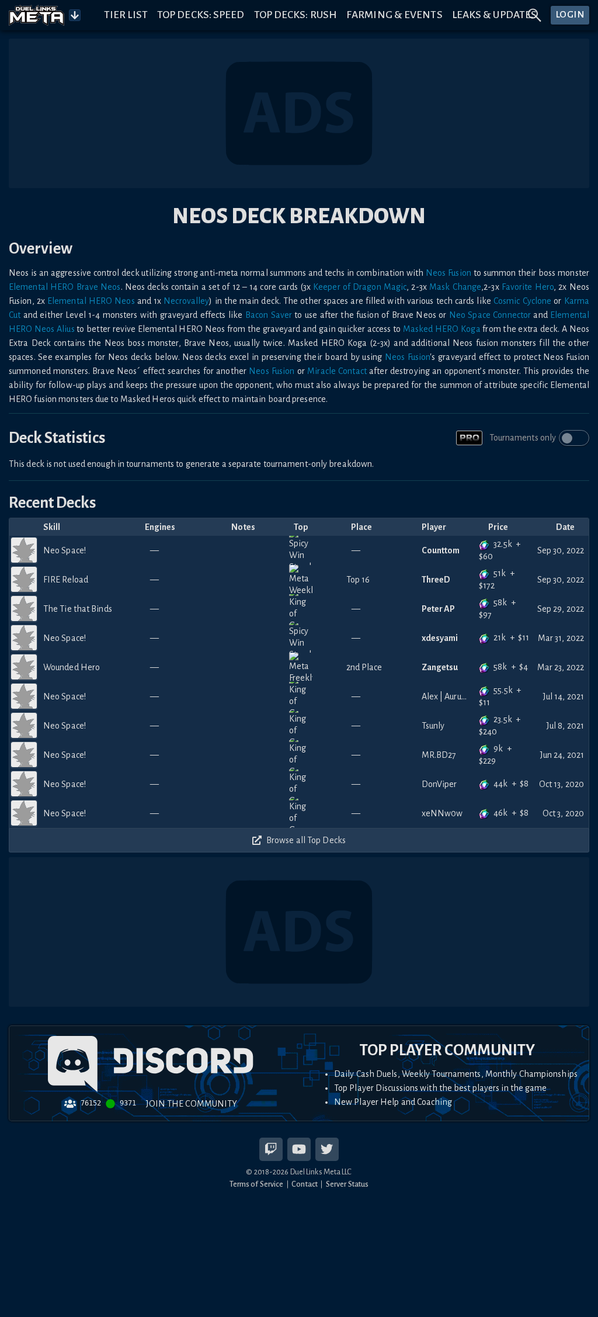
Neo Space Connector (490, 315)
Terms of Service (257, 1184)
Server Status (347, 1184)
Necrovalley (186, 301)
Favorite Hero (528, 287)
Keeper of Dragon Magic (359, 287)
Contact (304, 1184)
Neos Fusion (448, 273)
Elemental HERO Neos (91, 301)
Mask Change (455, 287)
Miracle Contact (337, 371)
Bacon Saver (268, 315)
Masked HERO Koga (442, 329)
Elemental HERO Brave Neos (65, 287)
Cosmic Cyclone (522, 301)
